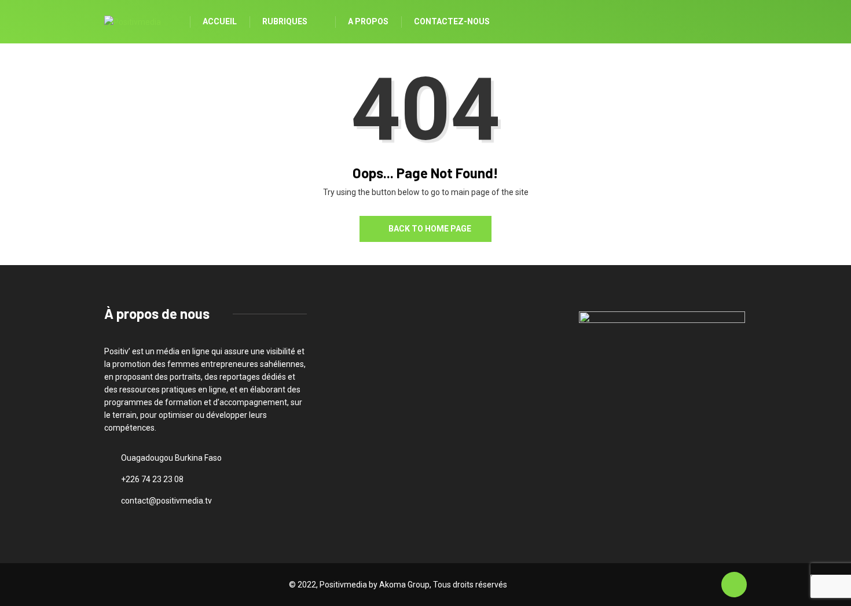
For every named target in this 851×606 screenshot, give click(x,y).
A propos (368, 21)
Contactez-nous (452, 21)
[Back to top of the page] (734, 585)
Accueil (220, 21)
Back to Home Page (429, 228)
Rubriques (284, 21)
